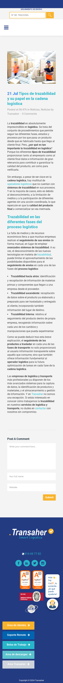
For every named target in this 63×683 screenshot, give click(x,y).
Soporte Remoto (16, 634)
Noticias (35, 109)
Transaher (13, 113)
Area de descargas (16, 654)
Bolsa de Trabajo (16, 644)
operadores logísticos (19, 184)
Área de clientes (16, 625)
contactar (40, 408)
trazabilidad (44, 254)
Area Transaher (16, 664)
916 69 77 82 (33, 553)
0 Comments (29, 113)
